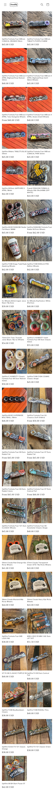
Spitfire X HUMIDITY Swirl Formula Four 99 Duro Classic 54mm (39, 340)
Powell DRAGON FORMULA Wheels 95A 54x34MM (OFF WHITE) (38, 190)
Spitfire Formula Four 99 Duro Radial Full (14, 453)
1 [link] (16, 798)
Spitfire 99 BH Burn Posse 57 (13, 784)
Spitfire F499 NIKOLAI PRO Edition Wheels (38, 265)
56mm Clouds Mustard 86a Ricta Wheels (12, 600)
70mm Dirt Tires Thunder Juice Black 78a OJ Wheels (13, 339)
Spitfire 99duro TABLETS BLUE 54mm (14, 152)
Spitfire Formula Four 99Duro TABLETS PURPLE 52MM (38, 40)
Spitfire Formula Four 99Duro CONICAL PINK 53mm (38, 152)
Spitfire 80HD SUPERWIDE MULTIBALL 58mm (12, 416)
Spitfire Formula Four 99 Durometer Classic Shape (37, 527)
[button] (5, 4)
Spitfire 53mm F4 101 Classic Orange (14, 748)
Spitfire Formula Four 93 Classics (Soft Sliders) (37, 416)
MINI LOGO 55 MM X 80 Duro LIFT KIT (39, 637)
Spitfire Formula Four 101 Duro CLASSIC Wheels (14, 527)
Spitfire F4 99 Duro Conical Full (38, 674)
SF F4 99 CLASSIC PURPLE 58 (14, 673)
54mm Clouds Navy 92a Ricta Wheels (39, 600)
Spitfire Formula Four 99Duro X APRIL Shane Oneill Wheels (39, 116)
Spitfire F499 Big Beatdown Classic (13, 711)
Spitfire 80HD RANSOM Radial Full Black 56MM (14, 228)
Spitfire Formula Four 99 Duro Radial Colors (14, 490)
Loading (37, 798)
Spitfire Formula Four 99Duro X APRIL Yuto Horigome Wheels (14, 116)
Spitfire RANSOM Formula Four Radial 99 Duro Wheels (39, 228)
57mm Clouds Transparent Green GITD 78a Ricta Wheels (39, 564)
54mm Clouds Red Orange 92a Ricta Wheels (14, 564)
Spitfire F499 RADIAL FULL (38, 710)
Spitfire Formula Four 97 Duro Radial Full (39, 453)
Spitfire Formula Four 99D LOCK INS (12, 637)
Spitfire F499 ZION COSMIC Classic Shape (38, 377)
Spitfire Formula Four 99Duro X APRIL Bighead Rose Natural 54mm (14, 78)
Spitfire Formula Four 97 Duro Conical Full (39, 490)
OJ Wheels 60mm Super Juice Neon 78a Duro (14, 302)
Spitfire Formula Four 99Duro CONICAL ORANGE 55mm (13, 40)
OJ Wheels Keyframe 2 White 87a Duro (38, 302)
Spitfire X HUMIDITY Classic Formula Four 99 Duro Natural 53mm (14, 378)
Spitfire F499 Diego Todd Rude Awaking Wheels (14, 265)
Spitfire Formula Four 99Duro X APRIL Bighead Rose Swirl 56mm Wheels (39, 78)
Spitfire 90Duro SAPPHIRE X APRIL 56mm (13, 189)
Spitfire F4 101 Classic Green (39, 747)
